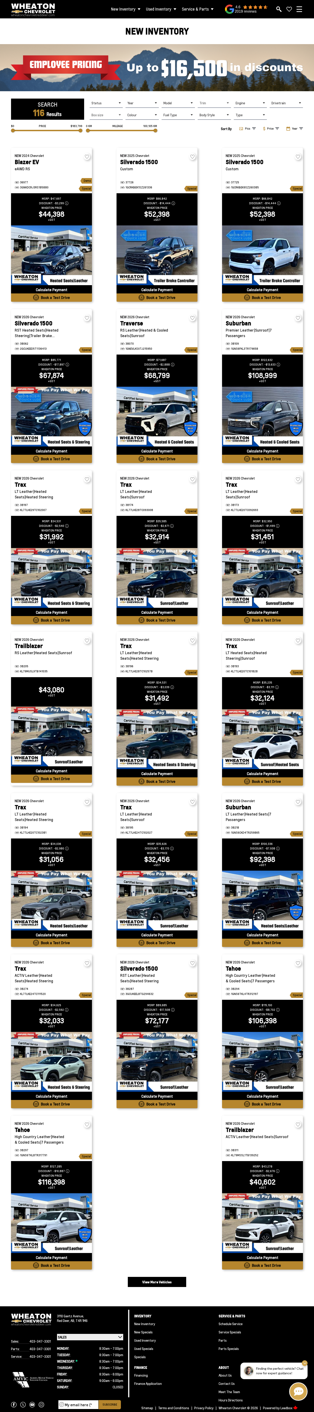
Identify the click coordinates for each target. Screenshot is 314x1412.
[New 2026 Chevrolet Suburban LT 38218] (262, 900)
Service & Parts (195, 9)
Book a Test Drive (55, 297)
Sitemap (147, 1408)
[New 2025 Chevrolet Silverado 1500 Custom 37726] (157, 255)
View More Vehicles (157, 1282)
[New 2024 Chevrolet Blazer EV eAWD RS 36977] (51, 255)
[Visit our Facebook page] (14, 1404)
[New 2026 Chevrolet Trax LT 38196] (157, 739)
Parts (223, 1340)
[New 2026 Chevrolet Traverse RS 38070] (157, 416)
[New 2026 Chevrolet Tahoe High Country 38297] (51, 1223)
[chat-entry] (298, 1391)
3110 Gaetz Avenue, (70, 1316)
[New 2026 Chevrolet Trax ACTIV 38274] (51, 1062)
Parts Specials (229, 1349)
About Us (225, 1375)
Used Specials (143, 1349)
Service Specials (230, 1332)
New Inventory (123, 9)
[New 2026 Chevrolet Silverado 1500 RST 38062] (51, 416)
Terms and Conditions (173, 1408)
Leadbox (286, 1408)
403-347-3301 (40, 1341)
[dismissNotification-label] (305, 1363)
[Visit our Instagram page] (41, 1404)
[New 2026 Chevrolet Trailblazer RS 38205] (51, 736)
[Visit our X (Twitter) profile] (23, 1404)
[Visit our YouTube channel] (32, 1404)
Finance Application (148, 1383)
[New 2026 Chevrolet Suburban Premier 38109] (262, 416)
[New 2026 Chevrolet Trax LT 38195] (157, 900)
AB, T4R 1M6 (79, 1320)
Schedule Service (231, 1324)
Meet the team (229, 1392)
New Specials (143, 1332)
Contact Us (227, 1383)
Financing (141, 1375)
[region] (157, 67)
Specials (140, 1357)
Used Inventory (158, 9)
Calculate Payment (51, 289)
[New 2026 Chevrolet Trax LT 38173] (262, 578)
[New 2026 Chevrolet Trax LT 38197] (51, 578)
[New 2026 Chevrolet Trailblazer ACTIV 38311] (262, 1223)
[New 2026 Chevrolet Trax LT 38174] (157, 578)
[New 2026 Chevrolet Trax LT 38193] (262, 739)
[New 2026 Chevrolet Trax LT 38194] (51, 900)
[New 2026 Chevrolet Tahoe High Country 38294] (262, 1062)
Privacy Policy (204, 1408)
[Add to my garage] (87, 156)
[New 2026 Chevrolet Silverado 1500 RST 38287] (157, 1062)
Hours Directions (231, 1400)
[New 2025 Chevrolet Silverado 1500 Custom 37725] (262, 255)
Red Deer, (64, 1320)
